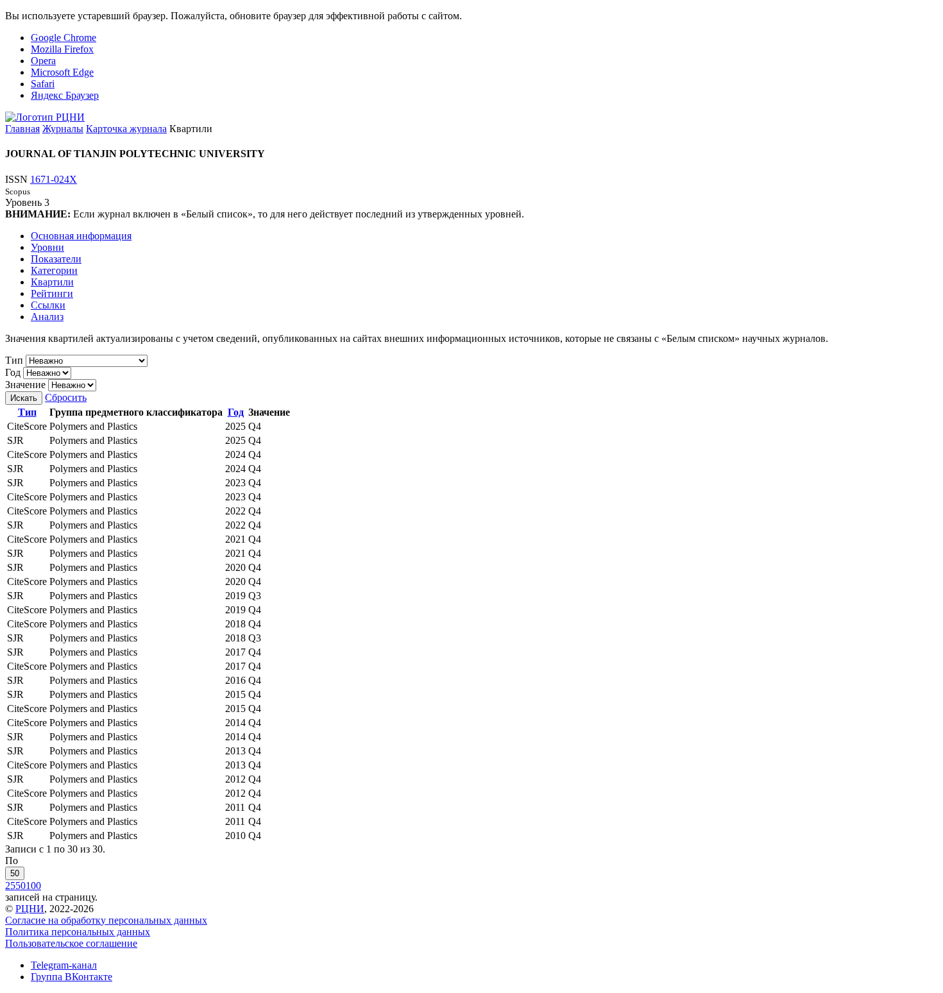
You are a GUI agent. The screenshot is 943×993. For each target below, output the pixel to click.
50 (14, 873)
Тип (14, 360)
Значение (25, 384)
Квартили (52, 281)
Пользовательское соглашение (71, 943)
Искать (23, 398)
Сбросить (66, 397)
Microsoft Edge (62, 72)
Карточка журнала (126, 128)
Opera (43, 60)
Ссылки (48, 305)
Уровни (47, 247)
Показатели (56, 258)
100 (33, 885)
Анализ (47, 316)
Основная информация (81, 235)
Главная (22, 128)
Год (13, 372)
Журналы (62, 128)
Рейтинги (52, 293)
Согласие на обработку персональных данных (106, 920)
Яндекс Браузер (65, 95)
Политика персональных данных (77, 931)
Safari (43, 83)
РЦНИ (29, 908)
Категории (54, 270)
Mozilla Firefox (62, 49)
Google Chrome (63, 37)
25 (10, 885)
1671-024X (53, 179)
